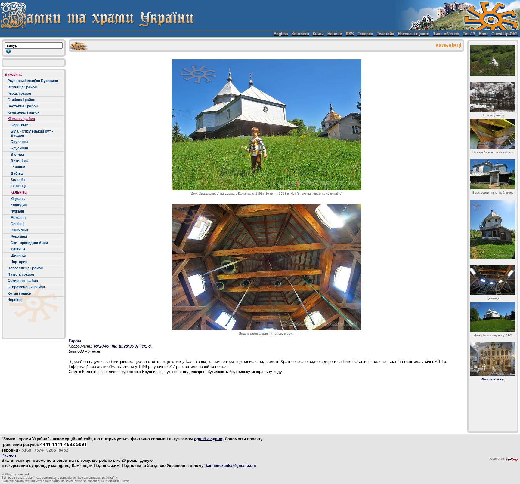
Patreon (9, 455)
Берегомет (20, 125)
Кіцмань (18, 199)
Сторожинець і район (26, 287)
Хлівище (18, 249)
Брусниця (19, 148)
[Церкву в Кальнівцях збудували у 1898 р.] (492, 317)
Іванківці (18, 186)
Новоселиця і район (25, 268)
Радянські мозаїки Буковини (33, 81)
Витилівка (20, 161)
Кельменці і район (23, 112)
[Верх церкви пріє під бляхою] (492, 174)
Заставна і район (23, 106)
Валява (17, 154)
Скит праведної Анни (29, 243)
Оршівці (17, 224)
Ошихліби (19, 230)
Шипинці (18, 255)
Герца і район (19, 93)
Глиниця (18, 167)
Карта (75, 341)
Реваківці (19, 236)
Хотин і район (19, 293)
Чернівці (15, 300)
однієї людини (208, 439)
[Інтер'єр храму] (492, 359)
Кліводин (19, 205)
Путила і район (21, 274)
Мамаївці (18, 218)
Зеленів (18, 180)
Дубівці (17, 173)
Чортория (19, 262)
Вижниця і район (22, 87)
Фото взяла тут (493, 379)
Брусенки (19, 142)
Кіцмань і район (21, 119)
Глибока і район (21, 100)
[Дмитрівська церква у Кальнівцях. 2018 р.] (492, 60)
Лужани (17, 211)
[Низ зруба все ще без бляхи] (492, 134)
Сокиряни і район (23, 281)
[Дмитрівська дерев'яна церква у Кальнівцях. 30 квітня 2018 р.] (266, 124)
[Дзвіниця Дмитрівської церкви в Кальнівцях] (492, 229)
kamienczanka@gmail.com (231, 465)
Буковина (13, 74)
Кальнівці (19, 192)
